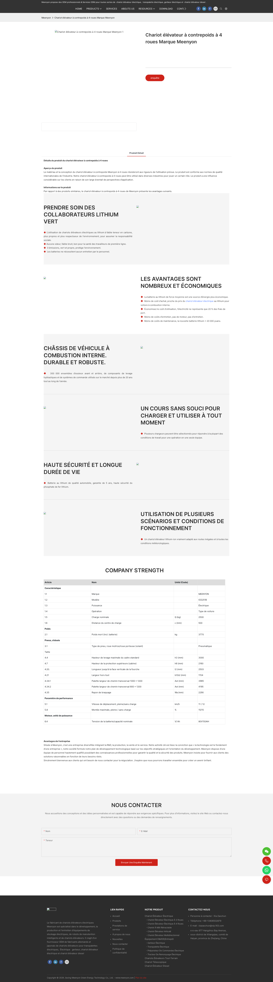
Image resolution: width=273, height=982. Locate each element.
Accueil (116, 916)
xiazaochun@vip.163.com (211, 925)
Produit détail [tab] (136, 153)
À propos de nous (121, 934)
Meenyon (46, 17)
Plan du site (141, 977)
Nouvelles (117, 939)
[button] (185, 8)
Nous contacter (120, 944)
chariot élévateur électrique (200, 301)
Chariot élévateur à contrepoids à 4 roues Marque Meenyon (84, 17)
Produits (116, 920)
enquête (155, 77)
